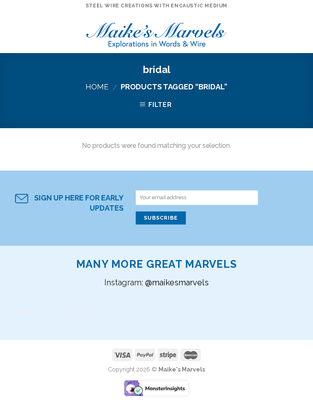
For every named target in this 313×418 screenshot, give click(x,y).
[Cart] (303, 33)
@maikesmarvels (177, 282)
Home (97, 86)
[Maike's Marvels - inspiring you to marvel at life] (156, 33)
